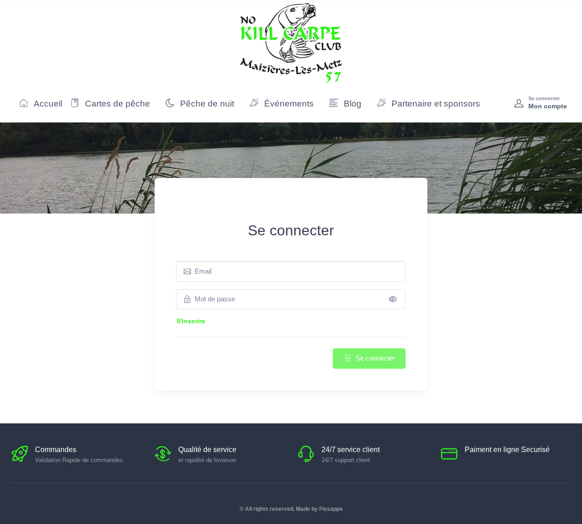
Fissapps (331, 509)
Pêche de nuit (206, 103)
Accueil (47, 103)
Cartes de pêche (116, 103)
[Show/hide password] (393, 299)
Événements (288, 103)
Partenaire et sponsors (434, 103)
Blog (351, 103)
